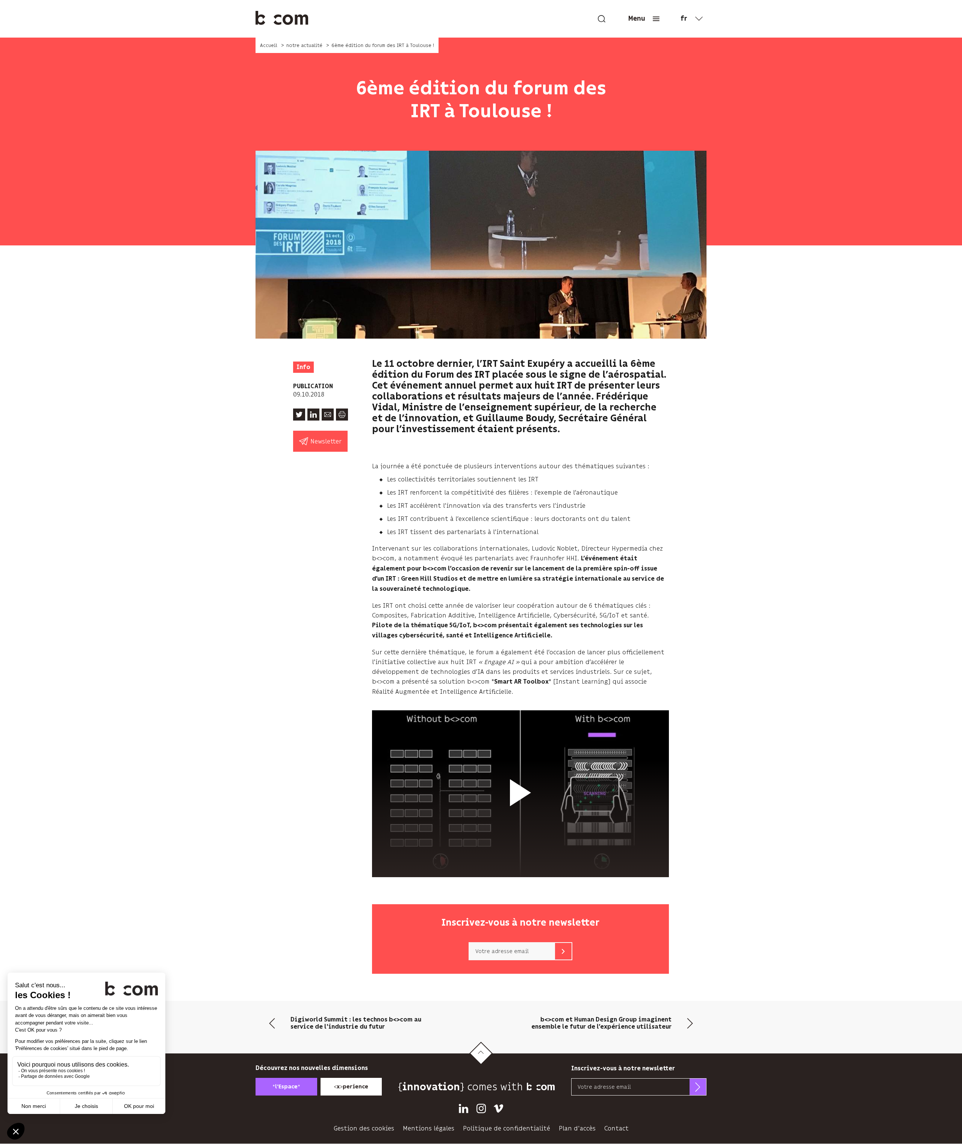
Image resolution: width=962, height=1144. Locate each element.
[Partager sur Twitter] (299, 415)
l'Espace (286, 1086)
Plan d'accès (577, 1128)
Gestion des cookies (364, 1128)
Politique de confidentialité (506, 1128)
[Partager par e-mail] (328, 415)
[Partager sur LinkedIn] (313, 415)
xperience (351, 1086)
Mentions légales (428, 1128)
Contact (616, 1128)
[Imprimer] (342, 415)
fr (684, 19)
